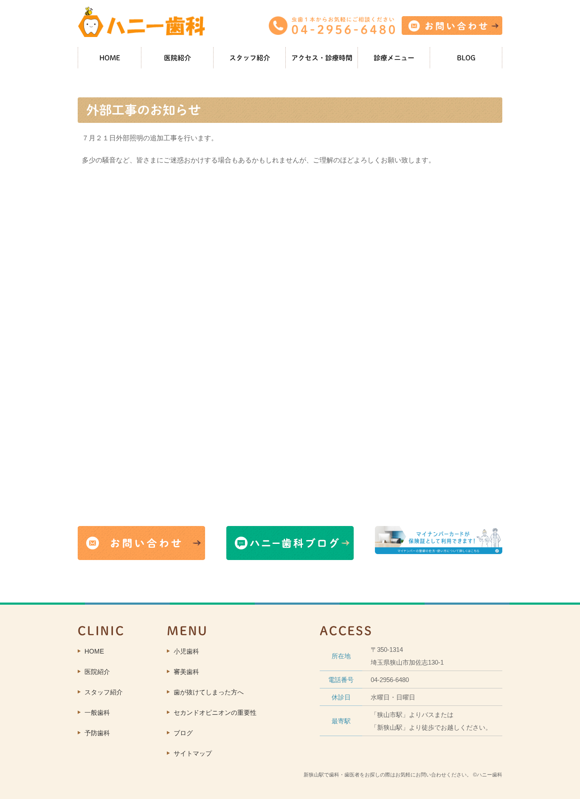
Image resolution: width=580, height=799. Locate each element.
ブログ (183, 732)
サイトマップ (193, 753)
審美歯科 (186, 671)
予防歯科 (97, 732)
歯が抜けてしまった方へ (209, 692)
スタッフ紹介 (249, 57)
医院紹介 (177, 57)
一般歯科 (97, 712)
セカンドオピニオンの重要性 (215, 712)
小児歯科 (186, 651)
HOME (109, 57)
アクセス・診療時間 (321, 57)
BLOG (466, 57)
